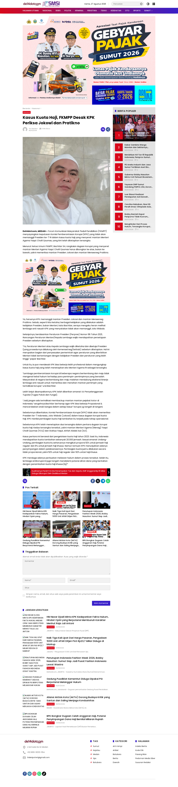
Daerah (116, 762)
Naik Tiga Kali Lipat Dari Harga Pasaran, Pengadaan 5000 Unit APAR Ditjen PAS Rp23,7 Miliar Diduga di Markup (66, 514)
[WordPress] (29, 774)
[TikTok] (44, 774)
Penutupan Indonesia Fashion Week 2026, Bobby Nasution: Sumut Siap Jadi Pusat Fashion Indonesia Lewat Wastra (95, 514)
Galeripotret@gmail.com (38, 757)
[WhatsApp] (108, 481)
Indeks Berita (141, 746)
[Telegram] (103, 481)
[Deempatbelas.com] (45, 3)
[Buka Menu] (153, 3)
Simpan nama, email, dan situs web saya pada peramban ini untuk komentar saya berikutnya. (63, 595)
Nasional (26, 112)
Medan (96, 754)
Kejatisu (96, 750)
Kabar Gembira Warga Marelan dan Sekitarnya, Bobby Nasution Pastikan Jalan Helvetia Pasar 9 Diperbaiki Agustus (136, 146)
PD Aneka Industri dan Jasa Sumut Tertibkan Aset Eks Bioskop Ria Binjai (138, 165)
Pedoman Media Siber (145, 758)
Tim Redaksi (33, 129)
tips (94, 758)
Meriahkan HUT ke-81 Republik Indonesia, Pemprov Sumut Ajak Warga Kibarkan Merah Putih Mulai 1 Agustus (139, 156)
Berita (115, 758)
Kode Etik (139, 750)
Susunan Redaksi (143, 762)
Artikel (115, 750)
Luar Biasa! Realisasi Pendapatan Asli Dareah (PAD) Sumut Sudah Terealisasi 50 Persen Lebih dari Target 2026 (137, 195)
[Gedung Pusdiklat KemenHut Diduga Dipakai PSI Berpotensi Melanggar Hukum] (36, 529)
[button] (141, 4)
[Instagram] (34, 774)
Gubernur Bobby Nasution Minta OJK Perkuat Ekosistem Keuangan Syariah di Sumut (138, 175)
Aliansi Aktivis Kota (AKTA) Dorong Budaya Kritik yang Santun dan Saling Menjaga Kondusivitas (65, 543)
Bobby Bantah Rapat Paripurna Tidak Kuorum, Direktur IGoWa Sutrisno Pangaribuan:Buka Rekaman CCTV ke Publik (138, 215)
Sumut (96, 746)
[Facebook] (93, 481)
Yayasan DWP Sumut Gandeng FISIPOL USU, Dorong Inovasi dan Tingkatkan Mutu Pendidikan (139, 185)
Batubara (97, 762)
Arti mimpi (117, 746)
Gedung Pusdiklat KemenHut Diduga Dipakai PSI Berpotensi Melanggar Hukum (36, 543)
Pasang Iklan (141, 754)
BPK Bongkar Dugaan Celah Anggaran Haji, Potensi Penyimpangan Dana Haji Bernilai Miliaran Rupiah (95, 543)
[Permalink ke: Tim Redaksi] (26, 129)
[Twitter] (98, 481)
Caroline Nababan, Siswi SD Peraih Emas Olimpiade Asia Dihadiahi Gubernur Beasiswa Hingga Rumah (138, 205)
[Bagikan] (108, 129)
